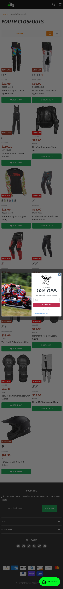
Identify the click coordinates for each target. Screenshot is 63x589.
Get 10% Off (46, 305)
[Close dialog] (59, 274)
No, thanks (46, 310)
